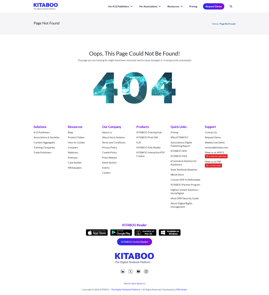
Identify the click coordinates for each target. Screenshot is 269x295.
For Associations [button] (148, 6)
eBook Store (177, 174)
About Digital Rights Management (181, 205)
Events (105, 167)
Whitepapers (75, 167)
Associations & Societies (46, 137)
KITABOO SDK (179, 150)
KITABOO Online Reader (134, 241)
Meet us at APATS (215, 154)
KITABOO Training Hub (149, 132)
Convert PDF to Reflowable (185, 179)
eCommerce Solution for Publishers (184, 162)
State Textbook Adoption (184, 169)
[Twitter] (130, 271)
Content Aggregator (44, 142)
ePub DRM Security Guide (185, 198)
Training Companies (44, 147)
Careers (106, 172)
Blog (70, 132)
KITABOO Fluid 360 (147, 137)
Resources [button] (174, 6)
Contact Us (211, 132)
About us (107, 132)
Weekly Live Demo (215, 142)
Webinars (73, 152)
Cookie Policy (109, 152)
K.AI (138, 142)
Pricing (193, 6)
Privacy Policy (109, 147)
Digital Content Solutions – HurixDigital (185, 191)
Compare (73, 147)
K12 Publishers (42, 132)
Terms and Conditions (113, 142)
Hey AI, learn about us (134, 283)
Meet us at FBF (213, 163)
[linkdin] (123, 271)
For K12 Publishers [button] (119, 6)
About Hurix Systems (113, 137)
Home (215, 23)
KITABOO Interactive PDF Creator (150, 154)
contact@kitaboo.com (216, 147)
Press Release (109, 157)
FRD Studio (181, 289)
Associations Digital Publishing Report (181, 144)
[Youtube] (138, 271)
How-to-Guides (76, 142)
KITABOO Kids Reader (148, 147)
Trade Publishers (43, 152)
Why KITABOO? (179, 137)
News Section (109, 162)
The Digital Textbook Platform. (126, 289)
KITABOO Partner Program (185, 184)
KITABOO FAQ (179, 155)
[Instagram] (146, 271)
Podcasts (73, 157)
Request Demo (213, 6)
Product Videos (76, 137)
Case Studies (75, 162)
